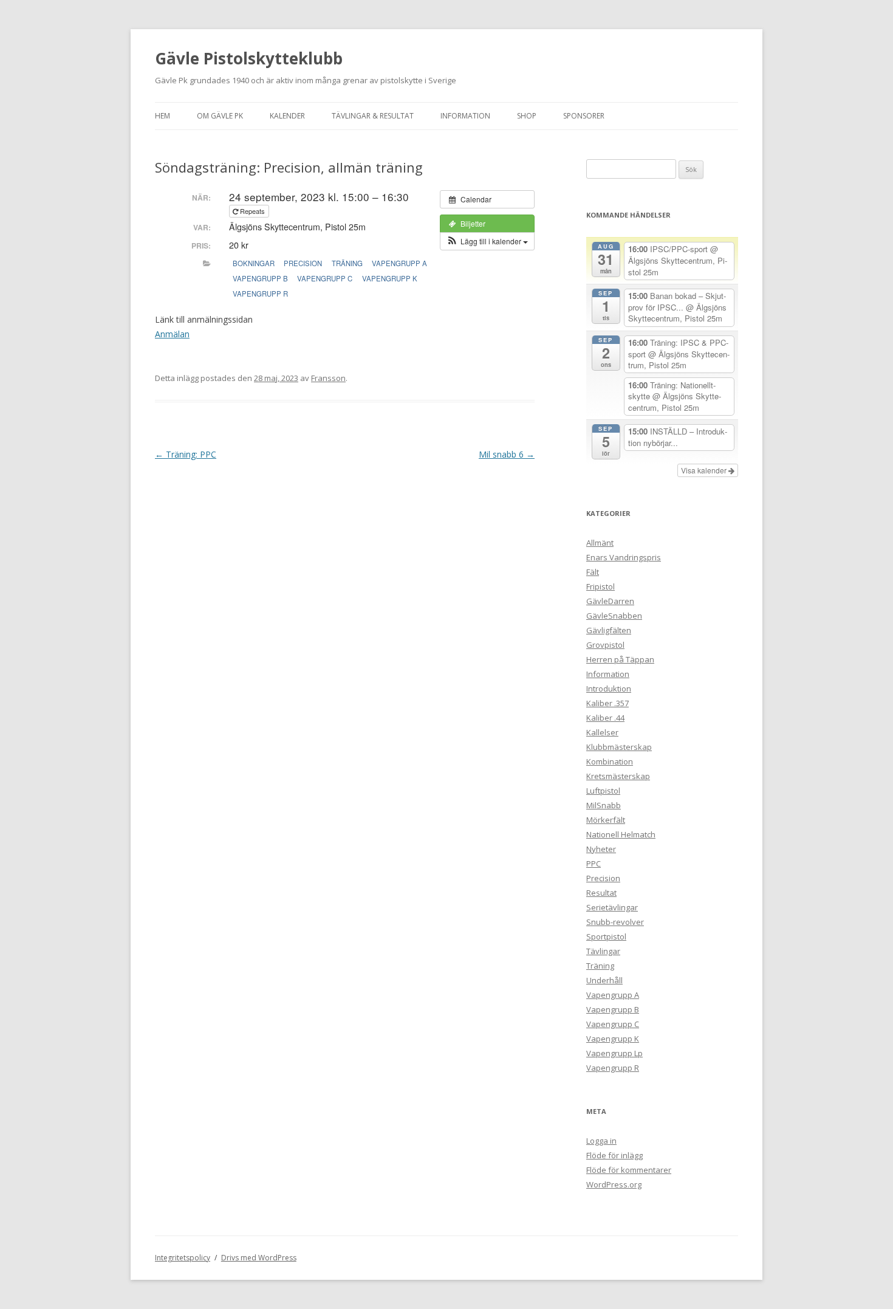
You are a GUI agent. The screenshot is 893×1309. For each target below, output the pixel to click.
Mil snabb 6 (507, 454)
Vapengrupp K (389, 278)
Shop (526, 116)
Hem (162, 116)
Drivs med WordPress (258, 1257)
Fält (592, 571)
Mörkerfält (605, 819)
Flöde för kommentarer (628, 1169)
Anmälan (172, 334)
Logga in (601, 1140)
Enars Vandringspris (623, 557)
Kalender (287, 116)
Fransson (328, 378)
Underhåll (604, 980)
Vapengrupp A (399, 263)
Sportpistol (606, 936)
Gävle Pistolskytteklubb (249, 58)
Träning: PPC (185, 454)
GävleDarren (610, 601)
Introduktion (608, 688)
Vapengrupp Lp (614, 1053)
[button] (487, 241)
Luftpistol (603, 790)
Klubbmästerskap (619, 746)
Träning (347, 263)
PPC (593, 863)
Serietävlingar (612, 907)
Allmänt (600, 542)
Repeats (252, 211)
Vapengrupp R (260, 293)
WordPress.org (614, 1184)
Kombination (609, 761)
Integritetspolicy (182, 1257)
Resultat (601, 892)
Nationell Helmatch (620, 834)
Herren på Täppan (620, 659)
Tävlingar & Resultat (373, 116)
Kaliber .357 (607, 703)
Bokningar (254, 263)
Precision (303, 263)
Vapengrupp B (260, 278)
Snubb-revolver (615, 921)
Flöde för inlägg (614, 1155)
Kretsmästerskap (618, 776)
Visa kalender (704, 470)
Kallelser (602, 732)
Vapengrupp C (324, 278)
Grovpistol (605, 644)
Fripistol (600, 586)
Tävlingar (603, 951)
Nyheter (601, 848)
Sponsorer (583, 116)
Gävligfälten (608, 630)
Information (465, 116)
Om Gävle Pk (220, 116)
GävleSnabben (614, 615)
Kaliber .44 (605, 717)
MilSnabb (603, 805)
